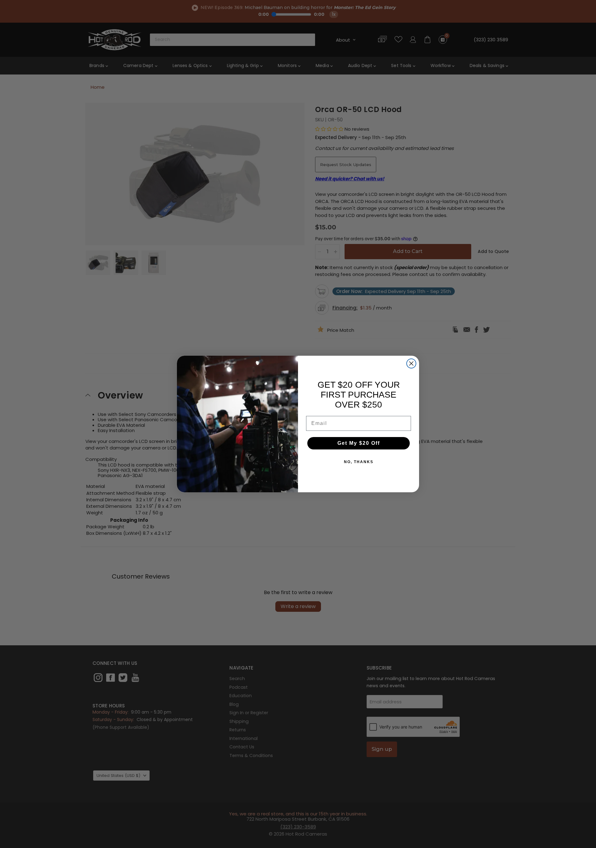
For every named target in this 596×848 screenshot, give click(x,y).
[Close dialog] (411, 363)
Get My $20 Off (358, 443)
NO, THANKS (358, 462)
